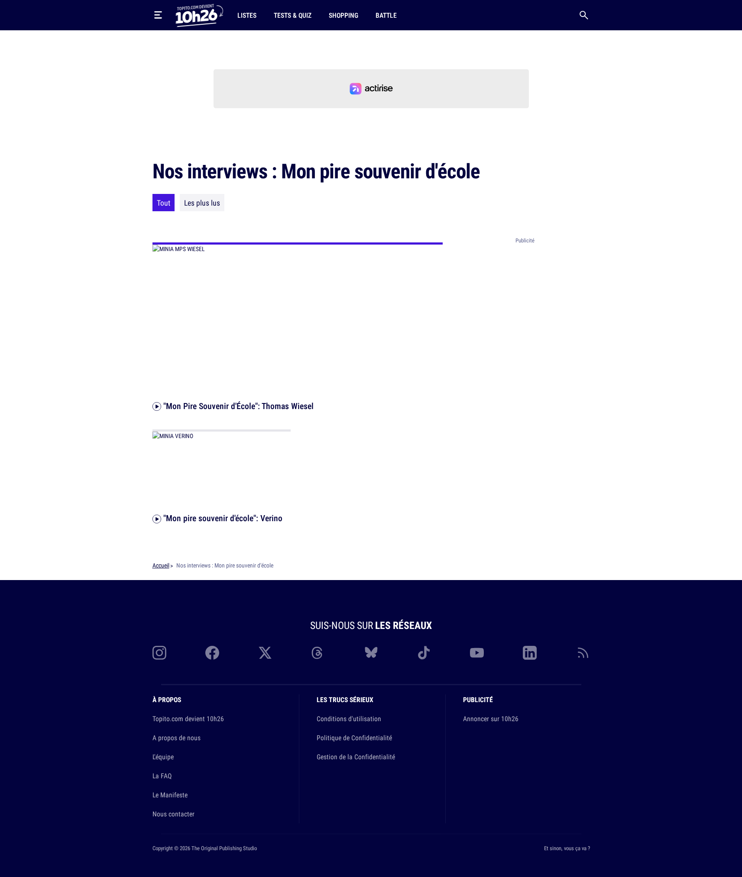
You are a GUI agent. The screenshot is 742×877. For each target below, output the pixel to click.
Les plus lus (202, 202)
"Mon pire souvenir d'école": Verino (221, 518)
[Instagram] (159, 653)
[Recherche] (584, 15)
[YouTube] (477, 653)
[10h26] (199, 14)
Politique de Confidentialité (354, 737)
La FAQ (162, 775)
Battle (386, 15)
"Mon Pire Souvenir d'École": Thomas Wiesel (237, 406)
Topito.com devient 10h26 (188, 718)
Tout (163, 202)
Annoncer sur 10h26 (490, 718)
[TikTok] (424, 653)
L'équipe (163, 756)
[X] (265, 653)
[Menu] (158, 15)
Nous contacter (173, 814)
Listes (246, 15)
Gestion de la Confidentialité (356, 756)
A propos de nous (176, 737)
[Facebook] (212, 653)
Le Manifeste (170, 795)
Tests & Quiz (292, 15)
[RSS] (583, 653)
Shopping (343, 15)
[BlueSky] (371, 653)
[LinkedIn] (530, 653)
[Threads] (318, 653)
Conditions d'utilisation (349, 718)
